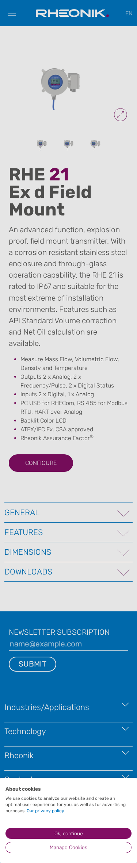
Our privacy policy (45, 810)
